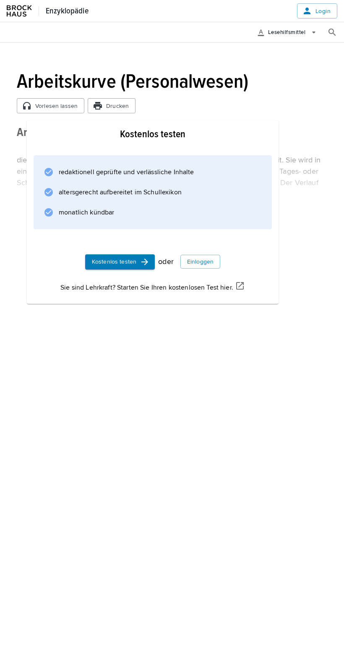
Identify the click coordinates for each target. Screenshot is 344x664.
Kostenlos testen (114, 261)
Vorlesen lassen (56, 106)
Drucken (117, 106)
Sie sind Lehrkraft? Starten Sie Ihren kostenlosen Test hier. (146, 287)
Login (323, 11)
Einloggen (200, 261)
